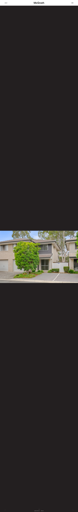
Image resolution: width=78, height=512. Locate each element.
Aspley (6, 2)
